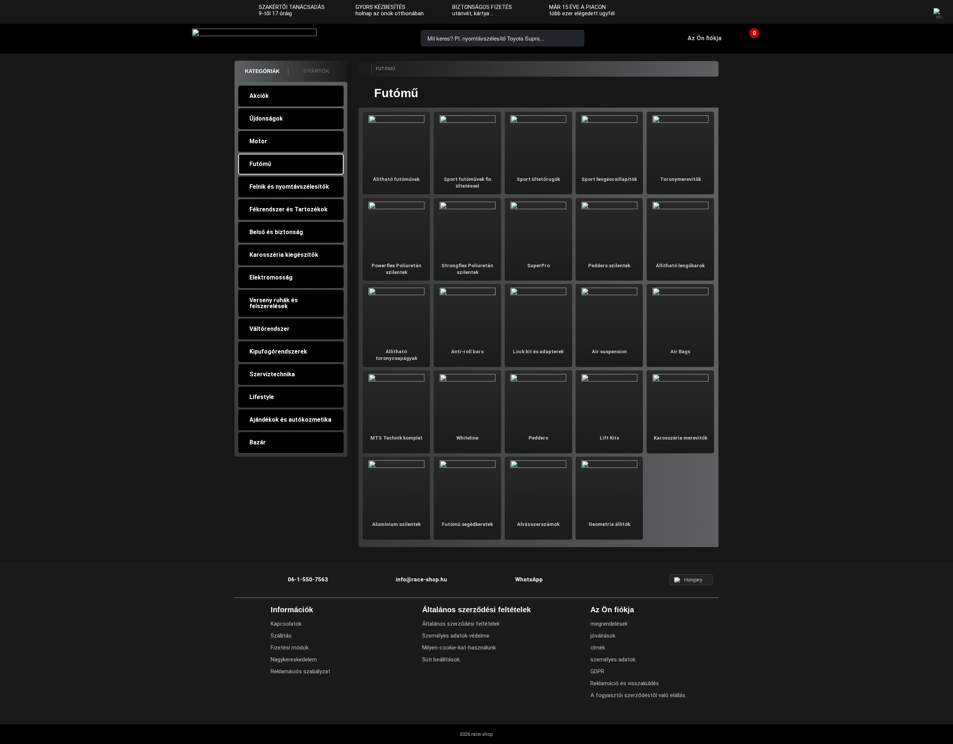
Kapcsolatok (286, 623)
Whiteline (467, 438)
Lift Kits (609, 438)
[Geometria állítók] (609, 487)
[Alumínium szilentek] (396, 487)
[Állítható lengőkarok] (680, 228)
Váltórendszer (269, 328)
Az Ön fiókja (704, 38)
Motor (258, 141)
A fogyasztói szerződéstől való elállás (637, 695)
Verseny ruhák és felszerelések (273, 303)
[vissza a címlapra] (365, 68)
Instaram (901, 12)
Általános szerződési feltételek (461, 623)
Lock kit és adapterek (538, 351)
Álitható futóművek (396, 179)
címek (597, 647)
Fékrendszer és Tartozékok (288, 209)
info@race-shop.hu (421, 579)
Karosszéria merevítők (680, 438)
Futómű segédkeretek (467, 524)
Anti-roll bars (467, 351)
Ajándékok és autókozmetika (290, 419)
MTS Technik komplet (396, 438)
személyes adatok (612, 659)
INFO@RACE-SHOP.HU (374, 37)
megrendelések (609, 623)
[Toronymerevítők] (680, 142)
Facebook (886, 12)
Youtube (916, 12)
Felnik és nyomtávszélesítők (289, 186)
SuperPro (538, 265)
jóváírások (602, 635)
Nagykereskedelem (294, 659)
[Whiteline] (467, 401)
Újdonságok (266, 118)
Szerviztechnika (272, 374)
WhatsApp (395, 37)
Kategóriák (262, 71)
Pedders (538, 438)
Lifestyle (261, 396)
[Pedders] (538, 401)
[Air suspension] (609, 314)
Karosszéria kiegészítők (283, 254)
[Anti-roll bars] (467, 314)
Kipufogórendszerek (278, 351)
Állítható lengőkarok (680, 265)
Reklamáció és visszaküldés (624, 683)
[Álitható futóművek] (396, 142)
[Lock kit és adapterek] (538, 314)
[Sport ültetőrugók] (538, 142)
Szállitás (281, 635)
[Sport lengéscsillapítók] (609, 142)
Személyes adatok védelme (456, 635)
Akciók (259, 95)
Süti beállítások (441, 659)
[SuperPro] (538, 228)
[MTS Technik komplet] (396, 401)
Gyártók (316, 71)
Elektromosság (271, 277)
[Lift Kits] (609, 401)
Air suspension (609, 351)
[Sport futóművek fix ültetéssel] (467, 142)
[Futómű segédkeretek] (467, 487)
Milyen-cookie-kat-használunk (459, 647)
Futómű (260, 163)
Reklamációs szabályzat (300, 671)
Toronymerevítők (680, 179)
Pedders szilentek (609, 265)
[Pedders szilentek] (609, 228)
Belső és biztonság (276, 232)
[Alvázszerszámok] (538, 487)
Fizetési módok (290, 647)
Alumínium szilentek (396, 524)
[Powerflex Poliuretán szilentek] (396, 228)
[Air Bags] (680, 314)
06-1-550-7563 (352, 37)
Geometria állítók (609, 524)
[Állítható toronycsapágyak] (396, 314)
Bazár (257, 442)
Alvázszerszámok (538, 524)
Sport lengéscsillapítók (609, 179)
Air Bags (680, 351)
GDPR (597, 671)
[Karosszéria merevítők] (680, 401)
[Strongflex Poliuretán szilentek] (467, 228)
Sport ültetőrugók (538, 179)
